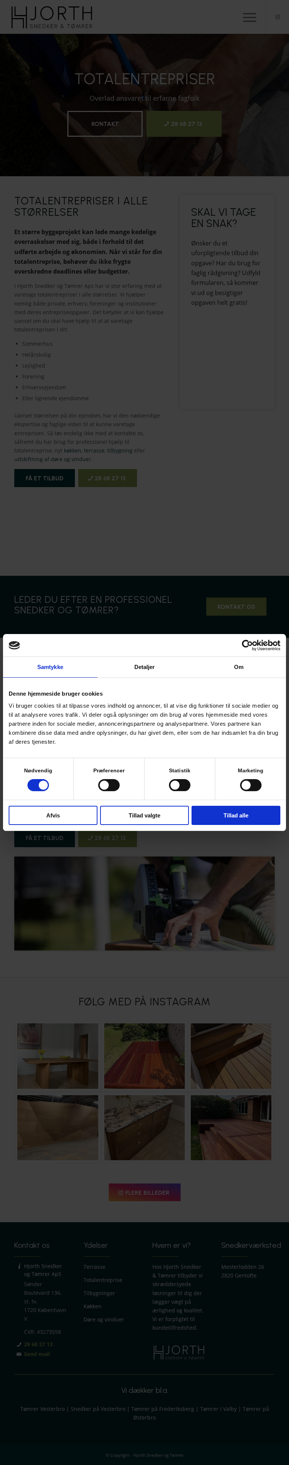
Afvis (53, 815)
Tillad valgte (144, 815)
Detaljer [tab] (144, 667)
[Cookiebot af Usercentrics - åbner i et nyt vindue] (247, 645)
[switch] (109, 785)
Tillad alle (236, 815)
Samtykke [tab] (50, 667)
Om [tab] (238, 667)
